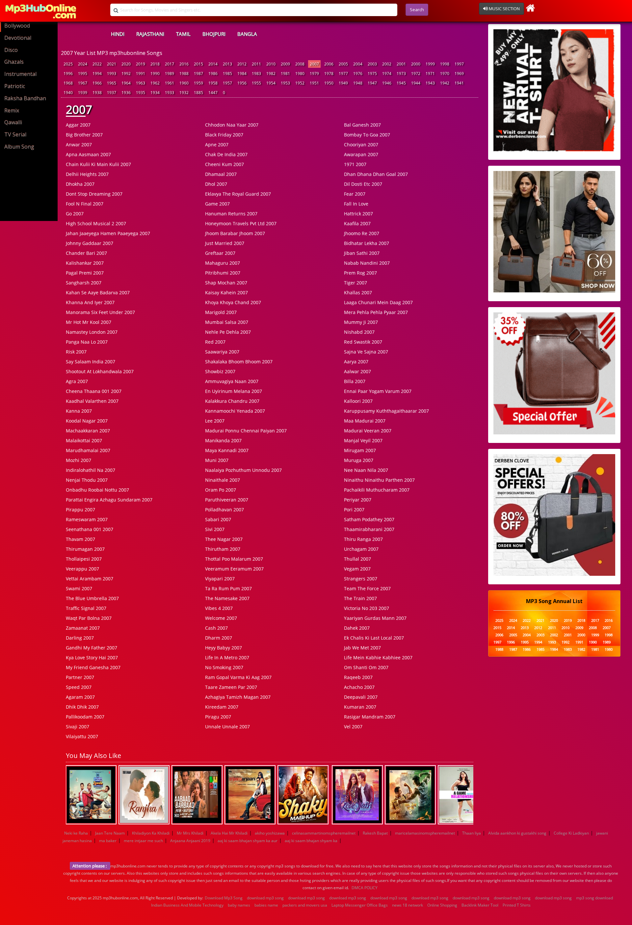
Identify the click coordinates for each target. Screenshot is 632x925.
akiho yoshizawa (270, 833)
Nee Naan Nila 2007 (366, 470)
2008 (299, 64)
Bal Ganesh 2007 (362, 125)
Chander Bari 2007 (86, 253)
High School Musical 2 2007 (96, 223)
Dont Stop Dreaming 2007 (94, 194)
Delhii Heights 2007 (87, 174)
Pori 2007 (354, 509)
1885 (198, 92)
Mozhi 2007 (78, 460)
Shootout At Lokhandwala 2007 (100, 371)
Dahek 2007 (357, 628)
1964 (126, 83)
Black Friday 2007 (224, 135)
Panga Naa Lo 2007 (87, 342)
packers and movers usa (304, 905)
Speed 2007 (79, 687)
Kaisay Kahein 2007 (226, 292)
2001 (401, 64)
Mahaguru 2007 (222, 263)
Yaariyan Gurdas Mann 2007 (375, 618)
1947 (372, 83)
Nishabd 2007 (359, 332)
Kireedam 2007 (221, 707)
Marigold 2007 (221, 312)
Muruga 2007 (358, 460)
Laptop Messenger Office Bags (359, 905)
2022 (97, 64)
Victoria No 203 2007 (366, 608)
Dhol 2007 (216, 184)
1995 (82, 73)
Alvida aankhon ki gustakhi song (517, 833)
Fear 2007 (354, 194)
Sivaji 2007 (77, 726)
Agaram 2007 (80, 697)
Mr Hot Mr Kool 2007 (88, 322)
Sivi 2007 (214, 529)
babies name (266, 905)
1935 (140, 92)
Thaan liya (471, 833)
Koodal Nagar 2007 (87, 421)
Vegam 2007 (357, 569)
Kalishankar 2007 (85, 263)
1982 (271, 73)
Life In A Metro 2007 (227, 657)
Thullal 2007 (357, 559)
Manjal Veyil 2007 (363, 440)
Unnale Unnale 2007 (227, 726)
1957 (227, 83)
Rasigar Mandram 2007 (369, 717)
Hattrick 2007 (358, 213)
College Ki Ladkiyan (571, 833)
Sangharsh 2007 (83, 283)
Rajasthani (150, 34)
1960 (184, 83)
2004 (357, 64)
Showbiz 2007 (220, 371)
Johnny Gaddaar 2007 (89, 243)
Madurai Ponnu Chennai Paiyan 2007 (246, 430)
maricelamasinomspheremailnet (425, 833)
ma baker (108, 840)
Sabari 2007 (218, 519)
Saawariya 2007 (222, 352)
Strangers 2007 (360, 578)
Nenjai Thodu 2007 (87, 480)
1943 (430, 83)
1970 (444, 73)
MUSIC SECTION (504, 9)
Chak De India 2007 (226, 154)
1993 (111, 73)
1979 (314, 73)
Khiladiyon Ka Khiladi (151, 833)
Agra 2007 (77, 381)
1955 (256, 83)
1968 (68, 83)
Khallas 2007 (358, 292)
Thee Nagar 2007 (224, 539)
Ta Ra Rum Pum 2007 (228, 588)
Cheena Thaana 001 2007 (93, 391)
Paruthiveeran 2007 (226, 500)
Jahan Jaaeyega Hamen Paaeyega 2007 (108, 233)
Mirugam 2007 (360, 450)
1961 (169, 83)
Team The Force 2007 (367, 588)
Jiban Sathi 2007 (362, 253)
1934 (155, 92)
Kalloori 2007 (358, 401)
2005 (343, 64)
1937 (111, 92)
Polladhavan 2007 (224, 509)
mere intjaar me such (143, 840)
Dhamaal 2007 (221, 174)
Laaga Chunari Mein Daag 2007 (378, 302)
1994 (97, 73)
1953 (285, 83)
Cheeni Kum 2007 (224, 164)
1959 (198, 83)
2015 (198, 64)
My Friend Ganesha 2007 (93, 667)
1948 (357, 83)
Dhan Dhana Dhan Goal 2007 (376, 174)
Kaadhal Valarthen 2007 (92, 401)
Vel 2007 (353, 726)
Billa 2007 (354, 381)
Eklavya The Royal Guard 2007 (238, 194)
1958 (213, 83)
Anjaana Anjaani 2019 (190, 840)
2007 (314, 64)
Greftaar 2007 (220, 253)
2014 (213, 64)
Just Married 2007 (224, 243)
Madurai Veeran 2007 (367, 430)
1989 (169, 73)
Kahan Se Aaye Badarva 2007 (98, 292)
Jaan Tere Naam (110, 833)
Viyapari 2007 (220, 578)
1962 (155, 83)
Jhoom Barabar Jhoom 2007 (235, 233)
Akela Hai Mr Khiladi (229, 833)
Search (417, 9)
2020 (126, 64)
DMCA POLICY (365, 887)
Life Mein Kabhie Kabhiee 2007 (378, 657)
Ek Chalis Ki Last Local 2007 (374, 638)
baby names (239, 905)
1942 (444, 83)
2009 (285, 64)
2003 (372, 64)
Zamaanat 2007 (83, 628)
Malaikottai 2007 (84, 440)
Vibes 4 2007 (219, 608)
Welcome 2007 (221, 618)
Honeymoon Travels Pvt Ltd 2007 (240, 223)
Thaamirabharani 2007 (369, 529)
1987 (198, 73)
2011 (256, 64)
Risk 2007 (76, 352)
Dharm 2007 (218, 638)
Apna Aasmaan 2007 (88, 154)
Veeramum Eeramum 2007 (234, 569)
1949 (343, 83)
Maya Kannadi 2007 (227, 450)
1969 (459, 73)
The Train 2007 (360, 598)
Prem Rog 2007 (360, 273)
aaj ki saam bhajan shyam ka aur (247, 840)
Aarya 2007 (356, 361)
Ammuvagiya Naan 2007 (231, 381)
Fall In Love (356, 204)
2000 (415, 64)
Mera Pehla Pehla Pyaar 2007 (376, 312)
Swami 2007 (79, 588)
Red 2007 (215, 342)
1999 (430, 64)
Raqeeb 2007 (358, 677)
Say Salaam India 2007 (90, 361)
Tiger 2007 (355, 283)
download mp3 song (265, 898)
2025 (68, 64)
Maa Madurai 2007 (364, 421)
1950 (328, 83)
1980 (299, 73)
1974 (386, 73)
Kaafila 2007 (357, 223)
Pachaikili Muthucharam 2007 (376, 490)
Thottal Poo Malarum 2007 (234, 559)
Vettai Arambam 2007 (89, 578)
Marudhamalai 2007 (88, 450)
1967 (82, 83)
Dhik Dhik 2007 (82, 707)
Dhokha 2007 (80, 184)
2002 (386, 64)
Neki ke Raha (76, 833)
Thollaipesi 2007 (84, 559)
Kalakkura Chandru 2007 (232, 401)
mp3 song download (594, 898)
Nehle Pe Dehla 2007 (228, 332)
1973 (401, 73)
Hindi (117, 34)
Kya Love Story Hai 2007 (92, 657)
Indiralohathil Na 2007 (90, 470)
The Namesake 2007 (227, 598)
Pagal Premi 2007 (85, 273)
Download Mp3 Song (224, 898)
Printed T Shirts (517, 905)
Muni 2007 (216, 460)
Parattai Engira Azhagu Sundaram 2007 (109, 500)
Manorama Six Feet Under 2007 (100, 312)
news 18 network (407, 905)
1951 (314, 83)
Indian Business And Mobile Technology (187, 905)
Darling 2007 (80, 638)
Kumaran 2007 (360, 707)
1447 (213, 92)
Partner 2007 (80, 677)
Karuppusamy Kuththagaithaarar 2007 (386, 411)
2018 (155, 64)
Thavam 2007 (80, 539)
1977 (343, 73)
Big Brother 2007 (84, 135)
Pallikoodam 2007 (85, 717)
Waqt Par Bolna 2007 (89, 618)
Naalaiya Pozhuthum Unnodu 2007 (243, 470)
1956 (242, 83)
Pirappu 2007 (80, 509)
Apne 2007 (216, 144)
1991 (140, 73)
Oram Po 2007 (220, 490)
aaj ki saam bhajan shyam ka (311, 840)
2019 (140, 64)
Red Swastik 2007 (363, 342)
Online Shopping (442, 905)
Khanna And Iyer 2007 (90, 302)
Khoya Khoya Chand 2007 (233, 302)
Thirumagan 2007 (85, 549)
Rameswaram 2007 (87, 519)
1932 (184, 92)
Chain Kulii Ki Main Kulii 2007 (98, 164)
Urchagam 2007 (361, 549)
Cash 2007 (216, 628)
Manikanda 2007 (223, 440)
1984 (242, 73)
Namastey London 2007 (92, 332)
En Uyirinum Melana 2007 (233, 391)
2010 (271, 64)
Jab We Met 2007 (362, 648)
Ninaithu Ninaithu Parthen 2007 (379, 480)
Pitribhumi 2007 (222, 273)
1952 (299, 83)
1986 (213, 73)
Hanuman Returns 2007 (231, 213)
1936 (126, 92)
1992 (126, 73)
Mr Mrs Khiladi (190, 833)
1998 (444, 64)
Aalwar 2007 (357, 371)
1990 (155, 73)
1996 (68, 73)
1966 (97, 83)
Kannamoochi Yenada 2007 (235, 411)
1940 (68, 92)
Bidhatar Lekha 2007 (366, 243)
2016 (184, 64)
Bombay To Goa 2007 (367, 135)
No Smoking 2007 (224, 667)
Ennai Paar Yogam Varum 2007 (377, 391)
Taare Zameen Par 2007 (231, 687)
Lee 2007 (214, 421)
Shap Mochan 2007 (226, 283)
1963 (140, 83)
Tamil (183, 34)
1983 (256, 73)
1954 (271, 83)
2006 (328, 64)
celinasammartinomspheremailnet (324, 833)
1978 (328, 73)
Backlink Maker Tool (479, 905)
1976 (357, 73)
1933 (169, 92)
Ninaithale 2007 (222, 480)
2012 (242, 64)
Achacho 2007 (359, 687)
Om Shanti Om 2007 (366, 667)
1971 (430, 73)
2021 (111, 64)
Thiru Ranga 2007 (363, 539)
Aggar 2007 (78, 125)
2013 (227, 64)
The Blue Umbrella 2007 (92, 598)
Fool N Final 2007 (84, 204)
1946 (386, 83)
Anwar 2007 (79, 144)
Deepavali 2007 (361, 697)
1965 (111, 83)
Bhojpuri (213, 34)
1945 (401, 83)
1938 (97, 92)
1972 (415, 73)
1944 (415, 83)
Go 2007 (75, 213)
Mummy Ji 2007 (361, 322)
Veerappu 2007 (82, 569)
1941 (459, 83)
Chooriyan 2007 (361, 144)
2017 (169, 64)
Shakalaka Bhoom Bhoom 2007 (239, 361)
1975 (372, 73)
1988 (184, 73)
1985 (227, 73)
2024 (82, 64)
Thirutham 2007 (222, 549)
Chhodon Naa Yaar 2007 (231, 125)
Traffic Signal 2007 (86, 608)
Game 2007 (217, 204)
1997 (459, 64)
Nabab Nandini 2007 (367, 263)
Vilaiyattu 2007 (82, 736)
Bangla (247, 34)
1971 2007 (355, 164)
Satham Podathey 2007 (369, 519)
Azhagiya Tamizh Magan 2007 (238, 697)
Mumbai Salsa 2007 (226, 322)
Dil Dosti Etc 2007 (363, 184)
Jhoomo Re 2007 (361, 233)
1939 (82, 92)
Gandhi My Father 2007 (91, 648)
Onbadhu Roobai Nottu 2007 (97, 490)
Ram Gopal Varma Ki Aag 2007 (238, 677)
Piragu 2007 (218, 717)
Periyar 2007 (357, 500)
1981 (285, 73)
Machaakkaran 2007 (88, 430)
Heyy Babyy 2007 (223, 648)
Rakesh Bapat (375, 833)
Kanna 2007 (79, 411)
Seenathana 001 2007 (89, 529)
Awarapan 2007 (361, 154)
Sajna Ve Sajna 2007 (366, 352)
